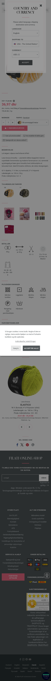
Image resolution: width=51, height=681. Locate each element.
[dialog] (25, 340)
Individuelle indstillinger (25, 341)
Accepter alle (31, 348)
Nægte (16, 348)
